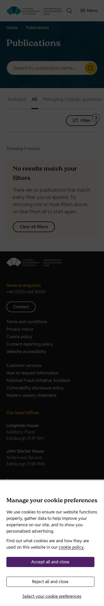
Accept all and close (50, 562)
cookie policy (71, 547)
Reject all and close (50, 581)
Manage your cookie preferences (51, 501)
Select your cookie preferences (51, 596)
